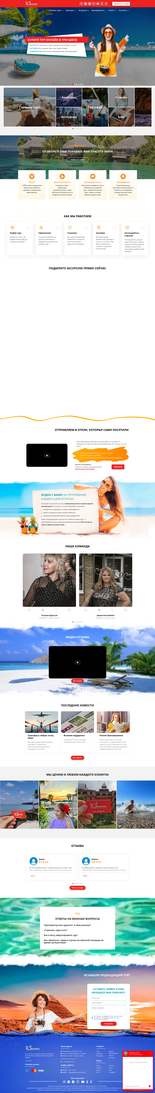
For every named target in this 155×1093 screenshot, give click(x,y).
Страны (111, 1065)
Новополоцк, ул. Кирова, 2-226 (72, 1051)
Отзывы (98, 1068)
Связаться (121, 4)
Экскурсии (82, 10)
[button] (73, 84)
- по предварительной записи (74, 1072)
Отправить (108, 1024)
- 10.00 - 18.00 (69, 1070)
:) (56, 610)
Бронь (98, 1065)
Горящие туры (55, 10)
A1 (29, 610)
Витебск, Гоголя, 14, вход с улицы (73, 1056)
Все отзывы (77, 681)
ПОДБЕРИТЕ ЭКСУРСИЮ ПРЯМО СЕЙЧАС (77, 268)
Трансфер (112, 1072)
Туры (98, 1051)
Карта (110, 1068)
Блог (110, 1070)
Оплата (111, 10)
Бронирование (98, 10)
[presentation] (5, 47)
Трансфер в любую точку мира (41, 736)
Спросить (118, 467)
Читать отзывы (77, 888)
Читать (32, 876)
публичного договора (116, 1016)
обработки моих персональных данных (106, 1018)
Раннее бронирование (111, 735)
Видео (98, 1070)
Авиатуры (70, 10)
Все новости (77, 758)
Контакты (123, 10)
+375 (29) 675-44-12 (69, 1062)
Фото (97, 1072)
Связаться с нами (77, 160)
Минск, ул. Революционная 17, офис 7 (74, 1053)
